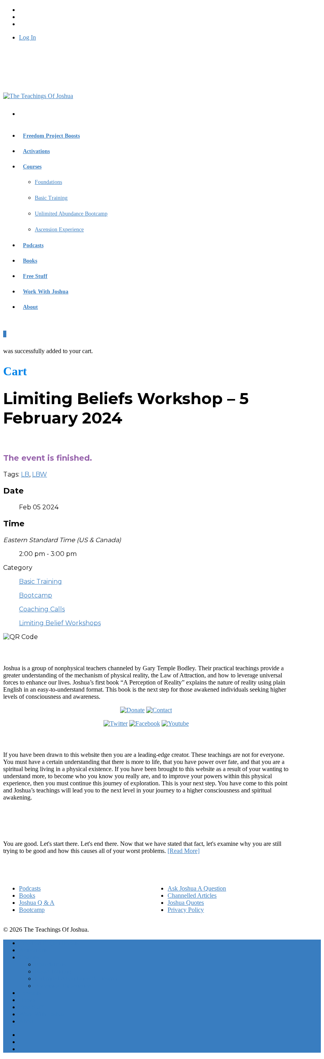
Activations (36, 151)
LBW (39, 474)
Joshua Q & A (37, 902)
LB (25, 474)
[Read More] (184, 850)
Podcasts (33, 245)
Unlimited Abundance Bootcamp (71, 214)
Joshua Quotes (186, 902)
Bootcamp (35, 595)
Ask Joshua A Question (197, 888)
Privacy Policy (186, 909)
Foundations (48, 182)
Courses (32, 167)
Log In (27, 37)
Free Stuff (35, 276)
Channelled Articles (192, 895)
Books (30, 261)
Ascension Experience (59, 230)
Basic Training (51, 198)
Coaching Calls (42, 609)
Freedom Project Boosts (51, 136)
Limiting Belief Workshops (60, 623)
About (30, 307)
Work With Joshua (45, 292)
